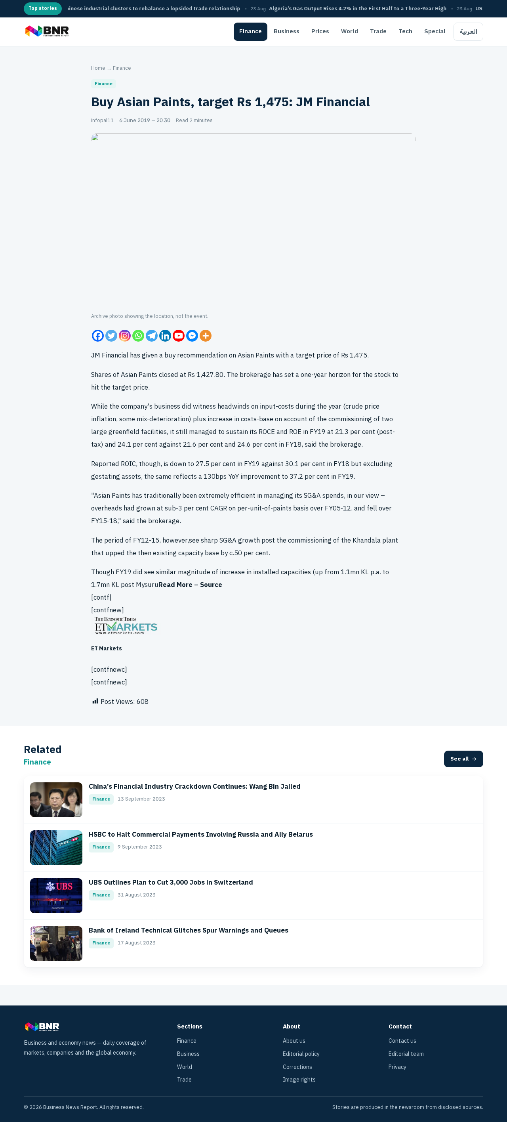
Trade (378, 31)
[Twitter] (111, 336)
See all (459, 759)
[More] (206, 336)
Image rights (299, 1080)
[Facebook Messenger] (192, 336)
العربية (468, 31)
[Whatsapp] (138, 336)
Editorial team (406, 1054)
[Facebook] (98, 336)
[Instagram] (125, 336)
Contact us (402, 1041)
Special (435, 31)
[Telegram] (152, 336)
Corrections (297, 1067)
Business (286, 31)
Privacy (397, 1067)
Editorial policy (301, 1054)
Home (98, 68)
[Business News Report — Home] (46, 31)
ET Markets (106, 648)
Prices (320, 31)
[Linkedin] (165, 336)
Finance (250, 31)
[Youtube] (179, 336)
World (349, 31)
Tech (405, 31)
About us (294, 1041)
